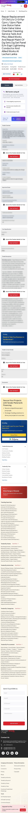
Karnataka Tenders (5, 557)
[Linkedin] (12, 753)
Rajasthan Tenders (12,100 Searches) (9, 530)
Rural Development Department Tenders (10, 580)
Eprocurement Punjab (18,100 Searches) (10, 525)
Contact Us (3, 768)
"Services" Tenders (5, 651)
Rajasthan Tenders (18, 550)
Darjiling (5, 64)
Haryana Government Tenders (7, 604)
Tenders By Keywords (7, 446)
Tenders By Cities (6, 466)
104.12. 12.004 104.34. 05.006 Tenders (9, 652)
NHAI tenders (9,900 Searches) (8, 534)
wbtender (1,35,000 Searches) (8, 507)
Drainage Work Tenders (21, 616)
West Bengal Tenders (6, 546)
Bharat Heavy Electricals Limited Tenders (10, 589)
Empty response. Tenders (14, 658)
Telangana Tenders (5, 555)
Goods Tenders (12, 647)
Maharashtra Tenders (5, 548)
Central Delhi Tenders (7, 475)
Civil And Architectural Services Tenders (10, 627)
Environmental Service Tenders (19, 636)
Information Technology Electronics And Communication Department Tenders (13, 587)
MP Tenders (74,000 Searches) (8, 516)
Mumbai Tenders (6, 471)
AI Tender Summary (5, 799)
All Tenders (3, 649)
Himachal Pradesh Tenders (7, 561)
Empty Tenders (4, 658)
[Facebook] (3, 753)
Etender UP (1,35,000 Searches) (8, 505)
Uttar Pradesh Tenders (16, 546)
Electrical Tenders (6, 455)
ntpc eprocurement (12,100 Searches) (9, 532)
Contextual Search (5, 802)
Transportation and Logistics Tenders (9, 633)
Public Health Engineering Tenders (8, 602)
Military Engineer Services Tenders (8, 582)
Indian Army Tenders (5, 577)
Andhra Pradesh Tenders (15, 557)
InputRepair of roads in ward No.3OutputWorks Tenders (13, 667)
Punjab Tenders (21, 555)
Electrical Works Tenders (6, 618)
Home (2, 11)
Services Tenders (20, 647)
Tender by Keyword (5, 780)
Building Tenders (6, 457)
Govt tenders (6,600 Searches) (8, 537)
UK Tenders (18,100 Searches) (7, 523)
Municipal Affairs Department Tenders (9, 593)
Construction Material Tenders (8, 622)
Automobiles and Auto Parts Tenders (9, 634)
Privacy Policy (17, 768)
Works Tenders (4, 647)
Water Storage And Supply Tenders (8, 620)
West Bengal (10, 64)
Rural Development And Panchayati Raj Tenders (11, 573)
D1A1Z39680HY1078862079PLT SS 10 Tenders (11, 656)
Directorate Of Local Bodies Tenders (9, 575)
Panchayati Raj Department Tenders (9, 579)
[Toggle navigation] (25, 6)
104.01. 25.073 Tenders (15, 651)
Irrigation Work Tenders (6, 636)
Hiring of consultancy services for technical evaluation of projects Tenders (13, 661)
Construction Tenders (7, 451)
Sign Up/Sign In (14, 156)
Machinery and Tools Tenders (19, 618)
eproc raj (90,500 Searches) (7, 512)
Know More (14, 435)
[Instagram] (7, 753)
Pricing (2, 771)
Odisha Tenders (13, 555)
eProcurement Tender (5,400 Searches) (10, 539)
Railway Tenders (6, 453)
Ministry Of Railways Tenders (7, 568)
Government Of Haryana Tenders (8, 598)
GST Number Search (6, 796)
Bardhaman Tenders (7, 477)
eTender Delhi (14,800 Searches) (8, 526)
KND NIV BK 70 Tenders (6, 669)
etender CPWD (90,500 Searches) (8, 510)
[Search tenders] (21, 6)
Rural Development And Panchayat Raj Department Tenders (12, 596)
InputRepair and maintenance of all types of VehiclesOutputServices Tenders (10, 664)
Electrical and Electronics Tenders (8, 629)
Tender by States (5, 783)
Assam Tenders (17, 561)
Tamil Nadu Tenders (5, 552)
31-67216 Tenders (5, 654)
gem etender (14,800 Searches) (8, 528)
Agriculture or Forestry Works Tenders (9, 638)
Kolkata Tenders (6, 473)
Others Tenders (6, 469)
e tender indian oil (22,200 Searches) (9, 519)
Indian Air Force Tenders (6, 600)
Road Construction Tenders (7, 615)
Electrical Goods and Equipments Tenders (10, 624)
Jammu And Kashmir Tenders (7, 550)
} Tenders (9, 649)
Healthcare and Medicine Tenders (8, 625)
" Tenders (14, 649)
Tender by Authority (6, 777)
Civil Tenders (5, 449)
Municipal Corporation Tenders (8, 591)
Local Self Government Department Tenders (11, 571)
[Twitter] (16, 753)
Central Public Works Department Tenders (10, 584)
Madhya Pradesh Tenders (6, 553)
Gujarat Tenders (13, 559)
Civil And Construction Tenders (8, 613)
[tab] (7, 85)
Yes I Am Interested (14, 79)
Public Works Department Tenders (8, 570)
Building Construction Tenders (8, 616)
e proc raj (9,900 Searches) (7, 535)
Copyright (16, 771)
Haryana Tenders (16, 553)
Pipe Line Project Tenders (6, 640)
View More (14, 543)
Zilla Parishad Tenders (19, 568)
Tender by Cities (5, 786)
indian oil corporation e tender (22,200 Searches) (12, 521)
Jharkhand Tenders (5, 559)
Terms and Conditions (19, 765)
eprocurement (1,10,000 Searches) (8, 508)
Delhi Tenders (13, 552)
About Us (3, 765)
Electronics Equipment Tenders (8, 631)
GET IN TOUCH (14, 723)
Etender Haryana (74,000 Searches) (9, 514)
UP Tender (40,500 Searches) (7, 517)
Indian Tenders (11, 11)
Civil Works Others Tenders (7, 611)
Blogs (2, 774)
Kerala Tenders (14, 548)
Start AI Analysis (18, 119)
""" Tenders (19, 649)
